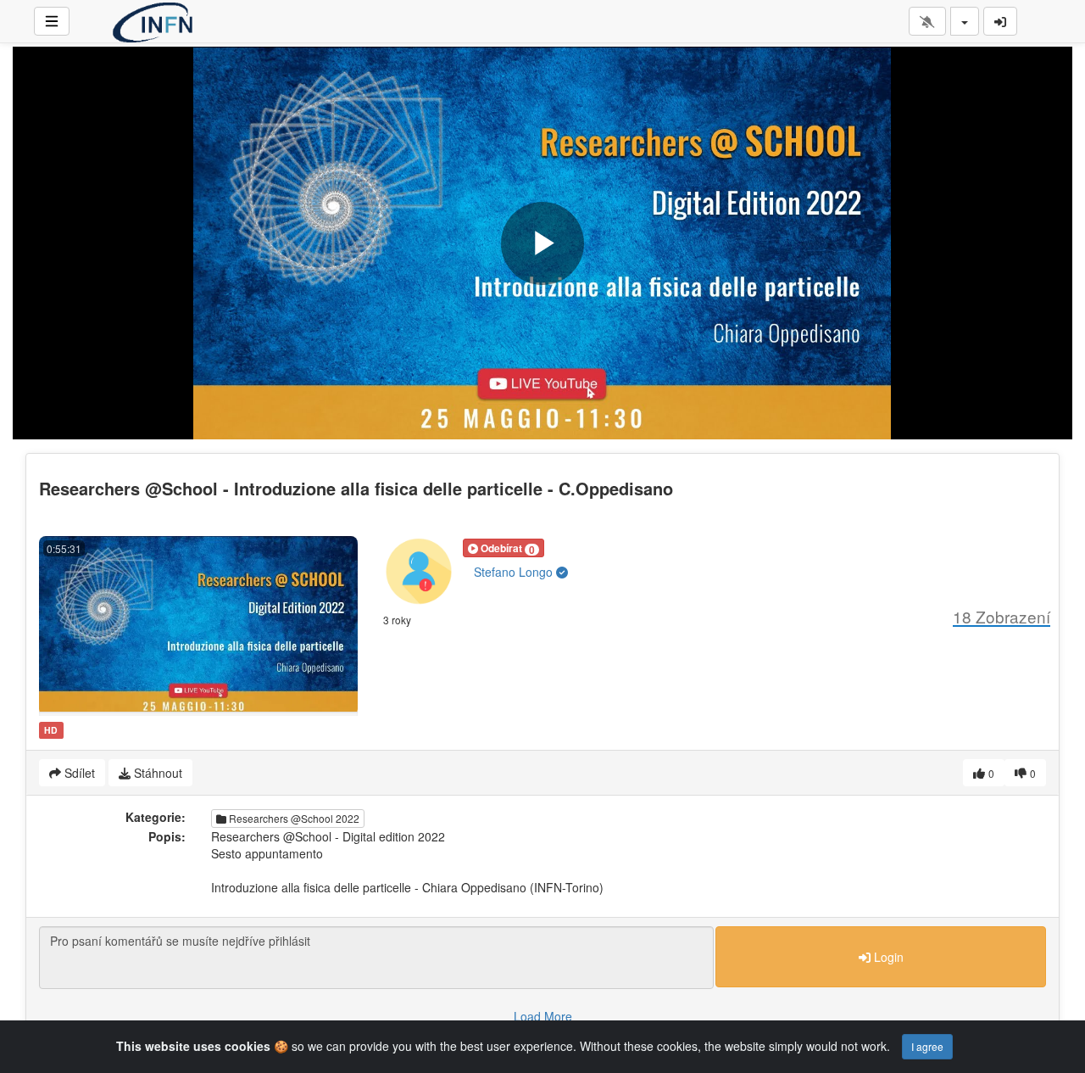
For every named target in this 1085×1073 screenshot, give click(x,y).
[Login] (1000, 21)
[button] (503, 548)
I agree (927, 1046)
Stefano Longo (515, 571)
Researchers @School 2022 (292, 818)
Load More (543, 1016)
